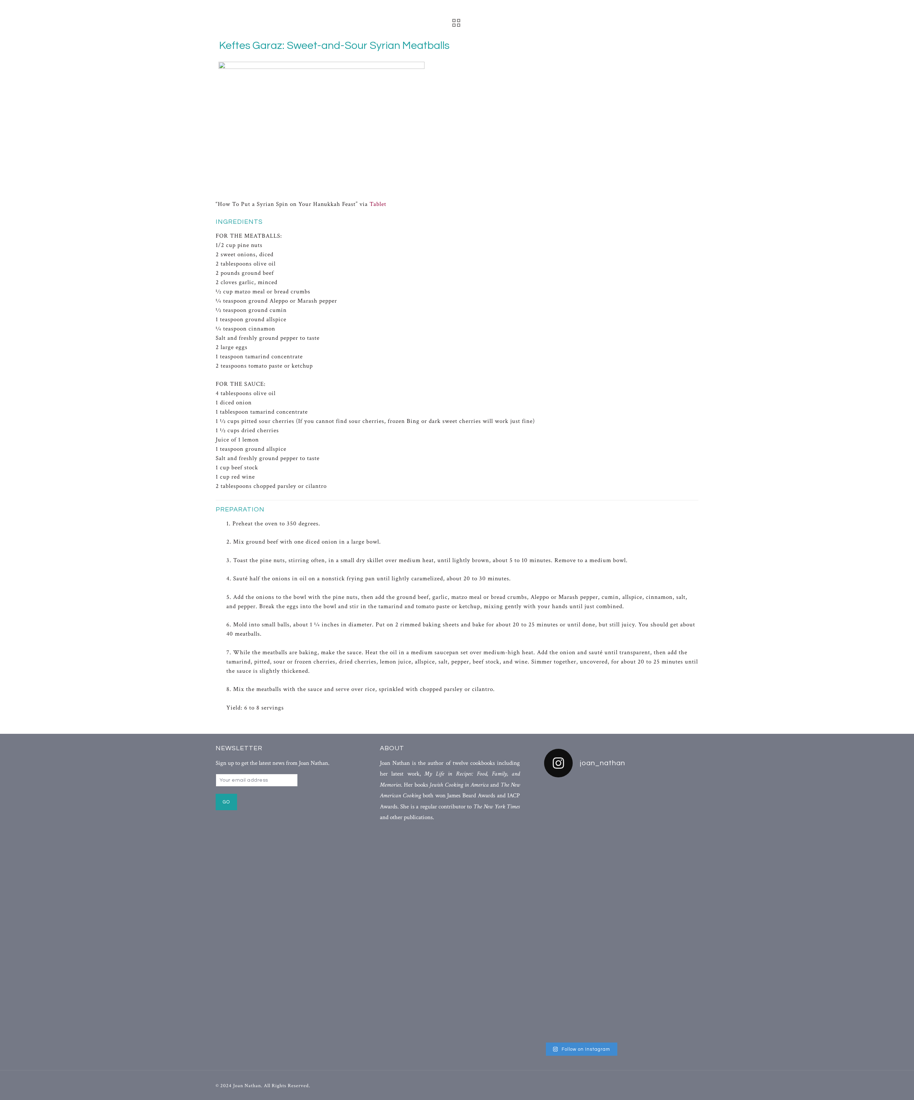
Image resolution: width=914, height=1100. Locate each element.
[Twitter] (672, 1085)
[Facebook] (659, 1085)
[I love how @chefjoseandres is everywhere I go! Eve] (621, 855)
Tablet (378, 204)
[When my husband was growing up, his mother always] (673, 911)
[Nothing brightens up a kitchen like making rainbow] (568, 897)
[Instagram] (685, 1085)
